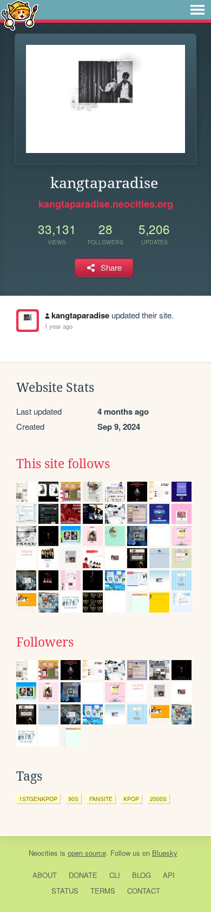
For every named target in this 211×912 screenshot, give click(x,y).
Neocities (43, 853)
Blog (141, 875)
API (169, 875)
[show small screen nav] (197, 9)
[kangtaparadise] (27, 320)
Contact (143, 891)
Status (64, 891)
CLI (114, 875)
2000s (158, 799)
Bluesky (164, 853)
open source (87, 853)
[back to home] (19, 15)
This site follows (63, 464)
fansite (101, 799)
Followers (45, 642)
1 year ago (58, 326)
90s (73, 799)
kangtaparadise (80, 315)
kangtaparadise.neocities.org (105, 204)
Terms (102, 891)
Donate (83, 875)
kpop (131, 799)
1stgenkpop (38, 799)
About (44, 875)
